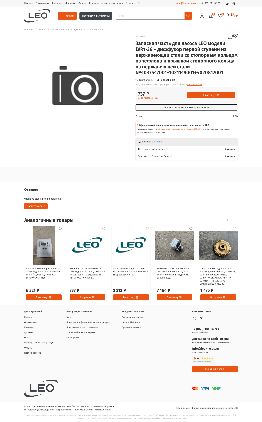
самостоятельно (194, 84)
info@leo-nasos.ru (186, 3)
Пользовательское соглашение (82, 327)
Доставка (70, 3)
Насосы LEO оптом (131, 322)
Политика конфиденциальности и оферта (88, 322)
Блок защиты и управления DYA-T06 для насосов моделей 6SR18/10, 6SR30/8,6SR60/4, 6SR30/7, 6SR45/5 (43, 273)
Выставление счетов (132, 317)
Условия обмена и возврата (80, 332)
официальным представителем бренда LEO (177, 129)
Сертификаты (73, 337)
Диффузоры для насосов (88, 29)
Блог (68, 317)
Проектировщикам (131, 327)
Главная (28, 29)
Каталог (28, 3)
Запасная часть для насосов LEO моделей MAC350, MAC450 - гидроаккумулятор (130, 271)
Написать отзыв (36, 206)
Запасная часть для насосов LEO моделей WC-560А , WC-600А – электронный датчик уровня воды (173, 273)
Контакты (57, 3)
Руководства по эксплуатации (106, 3)
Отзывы (130, 3)
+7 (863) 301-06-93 (210, 3)
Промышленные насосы (96, 15)
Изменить (159, 141)
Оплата (82, 3)
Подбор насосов (32, 353)
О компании (42, 3)
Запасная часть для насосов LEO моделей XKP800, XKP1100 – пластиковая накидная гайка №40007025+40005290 (87, 273)
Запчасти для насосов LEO (54, 29)
